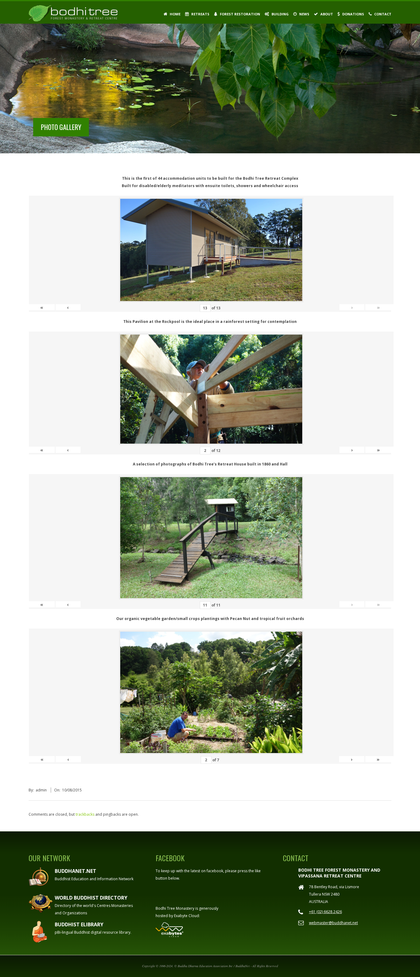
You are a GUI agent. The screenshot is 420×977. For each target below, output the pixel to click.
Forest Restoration (239, 14)
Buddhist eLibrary (79, 924)
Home (174, 14)
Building (280, 14)
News (303, 14)
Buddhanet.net (75, 871)
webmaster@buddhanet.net (333, 922)
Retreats (199, 14)
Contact (382, 14)
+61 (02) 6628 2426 (325, 911)
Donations (352, 14)
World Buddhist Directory (91, 897)
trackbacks (85, 814)
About (326, 14)
